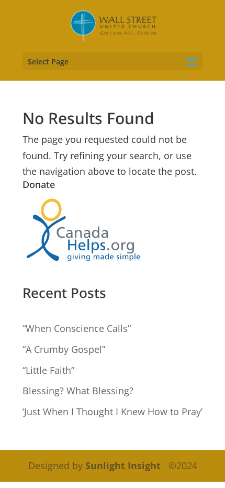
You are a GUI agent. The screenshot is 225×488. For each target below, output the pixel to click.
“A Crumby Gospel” (63, 349)
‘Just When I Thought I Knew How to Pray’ (112, 411)
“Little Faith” (48, 370)
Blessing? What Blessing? (77, 390)
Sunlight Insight (123, 465)
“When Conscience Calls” (76, 328)
